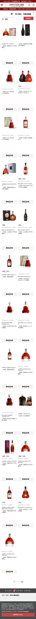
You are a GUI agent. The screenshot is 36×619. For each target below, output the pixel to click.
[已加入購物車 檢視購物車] (34, 5)
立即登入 (28, 18)
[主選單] (2, 5)
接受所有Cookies (18, 614)
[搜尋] (6, 5)
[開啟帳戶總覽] (29, 5)
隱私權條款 (26, 611)
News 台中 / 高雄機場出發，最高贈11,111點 (17, 1)
